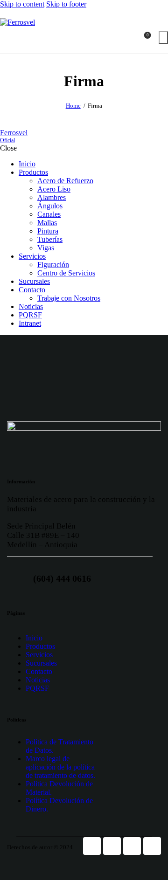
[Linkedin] (152, 846)
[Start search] (163, 37)
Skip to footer (66, 4)
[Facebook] (92, 846)
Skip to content (22, 4)
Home (73, 105)
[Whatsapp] (132, 846)
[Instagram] (112, 846)
